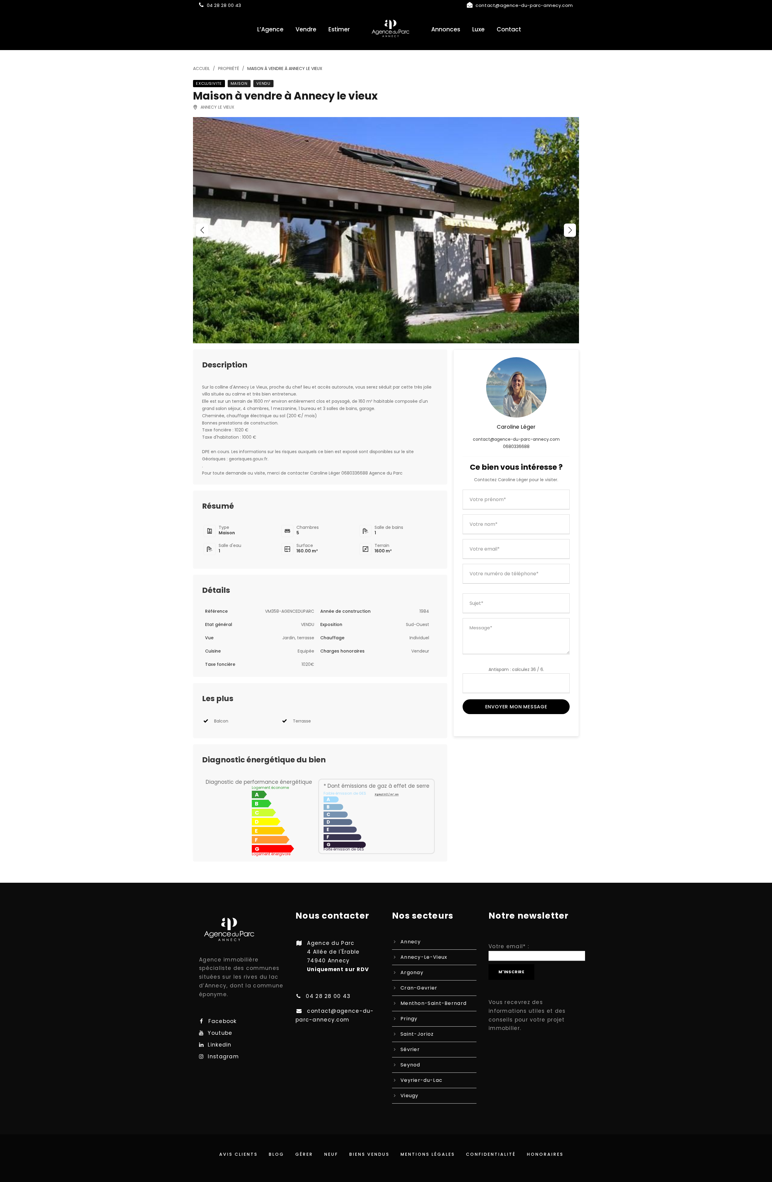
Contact (509, 29)
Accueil (201, 68)
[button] (202, 230)
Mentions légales (427, 1154)
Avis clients (238, 1154)
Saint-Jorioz (417, 1034)
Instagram (223, 1056)
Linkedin (219, 1044)
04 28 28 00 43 (224, 5)
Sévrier (410, 1049)
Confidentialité (491, 1154)
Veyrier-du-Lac (421, 1080)
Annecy (410, 941)
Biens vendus (369, 1154)
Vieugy (409, 1095)
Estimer (339, 29)
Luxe (478, 29)
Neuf (331, 1154)
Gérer (304, 1154)
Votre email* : (509, 946)
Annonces (445, 29)
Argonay (411, 972)
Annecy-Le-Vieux (424, 957)
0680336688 (516, 446)
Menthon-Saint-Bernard (433, 1003)
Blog (276, 1154)
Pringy (409, 1018)
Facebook (222, 1021)
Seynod (410, 1064)
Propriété (228, 68)
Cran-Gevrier (419, 987)
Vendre (306, 29)
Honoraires (545, 1154)
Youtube (220, 1033)
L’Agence (270, 29)
